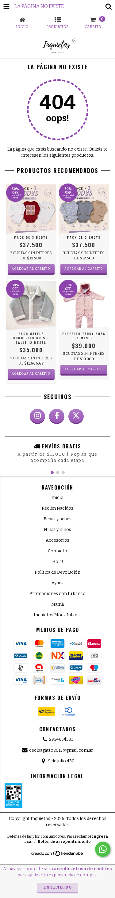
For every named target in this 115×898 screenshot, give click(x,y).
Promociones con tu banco (57, 593)
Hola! (57, 561)
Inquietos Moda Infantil (58, 615)
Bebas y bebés (57, 519)
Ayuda (57, 583)
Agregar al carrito (31, 374)
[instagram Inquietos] (37, 416)
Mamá (57, 604)
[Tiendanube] (57, 855)
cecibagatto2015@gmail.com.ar (61, 750)
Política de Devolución (57, 572)
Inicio (57, 497)
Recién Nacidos (57, 508)
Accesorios (57, 540)
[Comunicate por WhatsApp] (102, 849)
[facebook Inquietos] (56, 416)
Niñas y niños (57, 529)
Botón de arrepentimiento (64, 841)
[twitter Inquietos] (76, 416)
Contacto (57, 551)
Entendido (57, 887)
